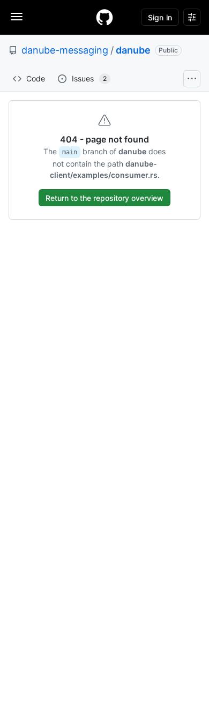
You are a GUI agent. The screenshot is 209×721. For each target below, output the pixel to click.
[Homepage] (104, 17)
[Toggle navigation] (17, 17)
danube (133, 50)
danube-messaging (64, 50)
